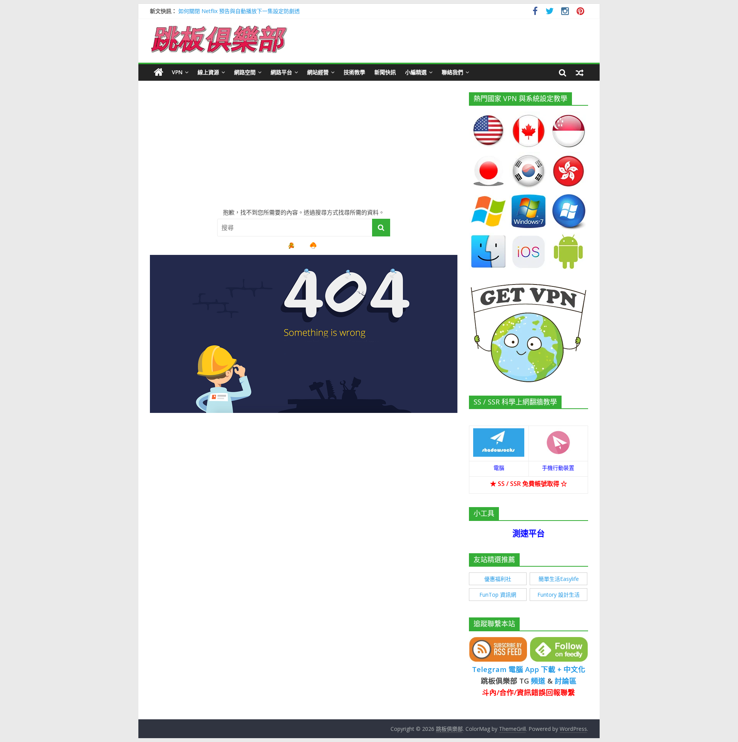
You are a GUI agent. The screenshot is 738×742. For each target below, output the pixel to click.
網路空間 (245, 72)
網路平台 (281, 72)
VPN (177, 72)
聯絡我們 (452, 72)
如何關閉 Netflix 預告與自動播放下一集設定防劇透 (239, 11)
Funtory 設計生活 (558, 594)
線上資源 (208, 72)
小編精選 (416, 72)
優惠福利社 (497, 578)
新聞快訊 (385, 72)
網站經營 (318, 72)
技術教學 (354, 72)
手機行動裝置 (558, 467)
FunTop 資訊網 (497, 594)
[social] (535, 12)
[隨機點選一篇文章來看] (579, 72)
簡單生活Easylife (559, 578)
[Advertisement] (303, 146)
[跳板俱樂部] (219, 27)
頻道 (538, 680)
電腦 (499, 467)
